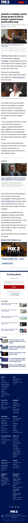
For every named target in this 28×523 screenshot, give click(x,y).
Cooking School (4, 425)
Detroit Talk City (5, 382)
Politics (2, 396)
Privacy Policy (15, 293)
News (22, 259)
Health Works (4, 423)
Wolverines (15, 423)
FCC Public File (16, 448)
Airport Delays (16, 409)
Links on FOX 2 (4, 432)
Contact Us (15, 439)
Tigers (14, 428)
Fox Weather (16, 411)
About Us (16, 436)
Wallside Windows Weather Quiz (5, 463)
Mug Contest (4, 422)
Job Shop (15, 445)
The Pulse (3, 381)
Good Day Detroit (5, 418)
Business (3, 391)
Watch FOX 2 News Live (11, 240)
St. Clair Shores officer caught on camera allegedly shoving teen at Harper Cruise (17, 360)
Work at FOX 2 (16, 441)
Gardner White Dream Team (4, 466)
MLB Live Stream (17, 482)
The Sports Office (17, 418)
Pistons (14, 427)
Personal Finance (17, 462)
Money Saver (4, 428)
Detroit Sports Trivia (6, 407)
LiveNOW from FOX (17, 382)
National (3, 389)
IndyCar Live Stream (17, 487)
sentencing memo (19, 77)
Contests (3, 443)
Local (2, 379)
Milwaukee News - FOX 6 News (5, 481)
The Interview (4, 387)
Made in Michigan (5, 384)
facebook (10, 507)
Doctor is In (4, 430)
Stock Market (16, 466)
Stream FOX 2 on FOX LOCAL (17, 379)
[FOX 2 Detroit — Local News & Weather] (5, 2)
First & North (16, 420)
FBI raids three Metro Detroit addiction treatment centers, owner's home (17, 348)
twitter (12, 507)
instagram (15, 507)
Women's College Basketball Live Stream (17, 495)
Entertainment (6, 436)
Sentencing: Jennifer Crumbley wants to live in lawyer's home (12, 45)
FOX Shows (3, 438)
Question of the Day (4, 404)
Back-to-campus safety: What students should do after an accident (9, 330)
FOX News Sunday (5, 394)
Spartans (15, 425)
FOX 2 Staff (15, 438)
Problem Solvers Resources (16, 454)
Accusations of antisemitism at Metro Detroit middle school (9, 304)
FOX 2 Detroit (13, 24)
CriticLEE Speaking (5, 439)
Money (15, 460)
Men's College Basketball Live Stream (16, 490)
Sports (15, 416)
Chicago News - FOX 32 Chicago (5, 478)
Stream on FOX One (16, 475)
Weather (15, 400)
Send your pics (4, 402)
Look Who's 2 (4, 408)
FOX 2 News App (17, 443)
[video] (23, 305)
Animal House (16, 412)
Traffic (14, 407)
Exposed (3, 470)
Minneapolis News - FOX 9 (5, 484)
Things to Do (4, 393)
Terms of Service (15, 295)
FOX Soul (15, 384)
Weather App (16, 404)
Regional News (4, 475)
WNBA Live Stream (17, 497)
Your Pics (4, 400)
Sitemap (15, 456)
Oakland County (7, 263)
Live (14, 377)
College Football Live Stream (16, 480)
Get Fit (2, 427)
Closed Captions (16, 452)
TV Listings (3, 441)
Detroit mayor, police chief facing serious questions (9, 310)
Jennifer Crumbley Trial (21, 24)
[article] (14, 169)
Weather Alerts (16, 405)
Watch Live (21, 2)
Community (15, 446)
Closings (15, 402)
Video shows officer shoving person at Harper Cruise (9, 323)
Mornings (4, 416)
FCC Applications (17, 450)
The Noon (3, 420)
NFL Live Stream (17, 477)
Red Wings (15, 430)
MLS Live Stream (17, 499)
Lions (14, 422)
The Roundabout (5, 386)
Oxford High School (8, 201)
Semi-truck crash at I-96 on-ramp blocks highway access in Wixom (17, 341)
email (18, 507)
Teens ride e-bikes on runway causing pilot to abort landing (9, 317)
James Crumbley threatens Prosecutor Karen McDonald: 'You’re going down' (13, 179)
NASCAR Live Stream (16, 485)
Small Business (16, 467)
